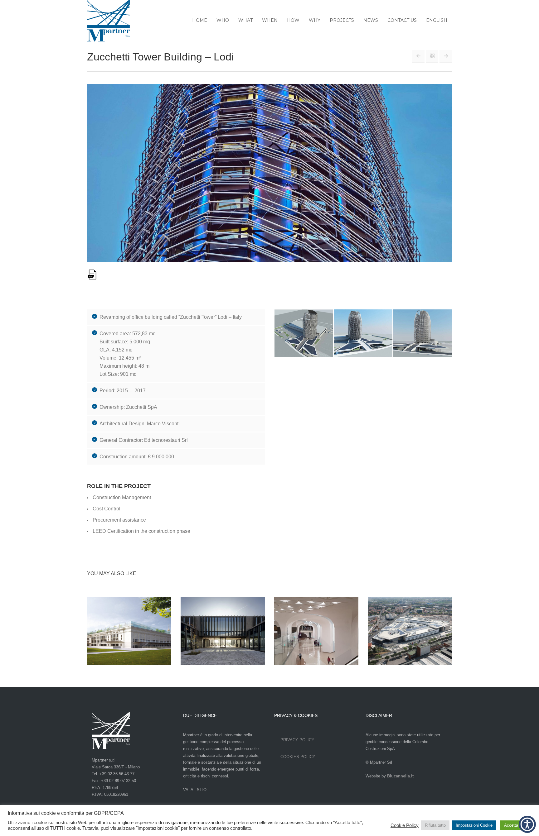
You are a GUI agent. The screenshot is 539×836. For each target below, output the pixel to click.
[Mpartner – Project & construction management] (104, 21)
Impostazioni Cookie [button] (474, 825)
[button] (527, 824)
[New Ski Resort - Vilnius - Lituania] (418, 56)
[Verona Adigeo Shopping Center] (445, 56)
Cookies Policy (297, 756)
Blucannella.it (400, 776)
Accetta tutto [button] (515, 825)
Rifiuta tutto (435, 825)
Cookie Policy (405, 825)
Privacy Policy (297, 740)
